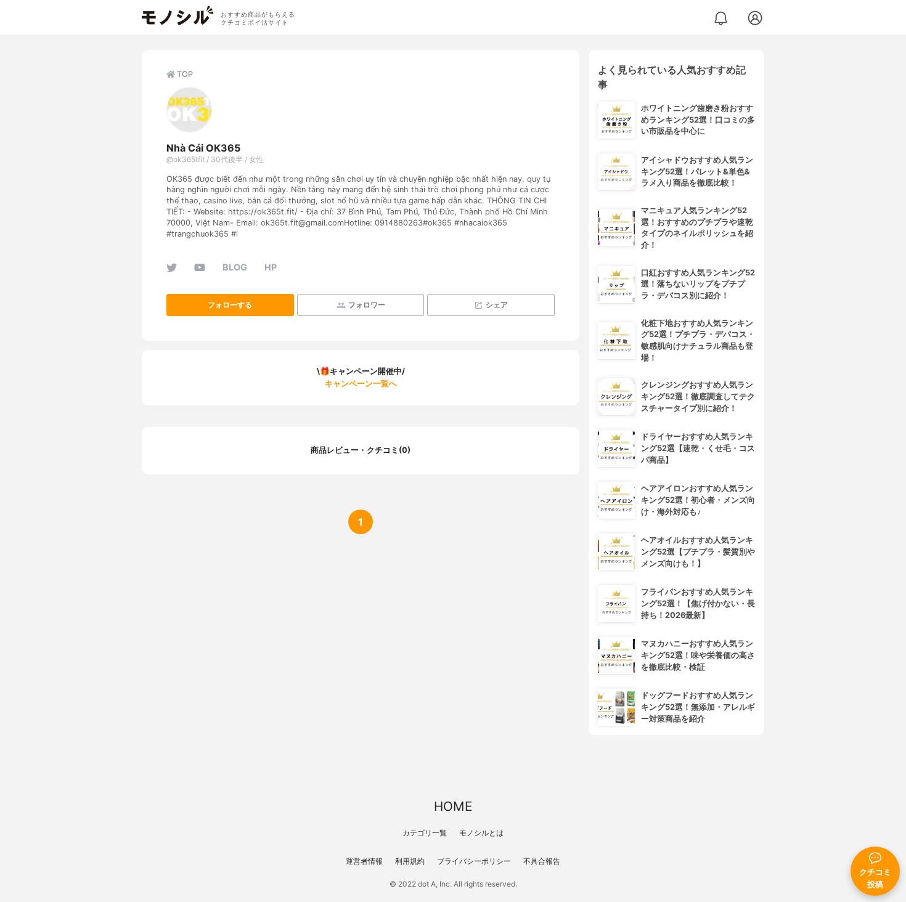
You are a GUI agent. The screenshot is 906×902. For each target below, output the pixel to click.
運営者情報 (364, 861)
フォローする (230, 304)
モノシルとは (481, 832)
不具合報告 (541, 861)
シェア (497, 304)
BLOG (234, 267)
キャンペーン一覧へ (361, 383)
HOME (453, 806)
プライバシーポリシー (474, 861)
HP (270, 267)
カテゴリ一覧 (424, 832)
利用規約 (410, 861)
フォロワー (366, 304)
